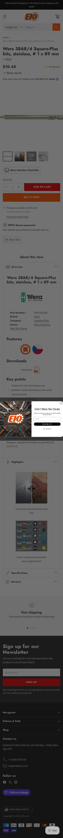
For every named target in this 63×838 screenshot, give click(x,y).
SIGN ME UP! (47, 424)
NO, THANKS (47, 428)
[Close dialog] (61, 403)
